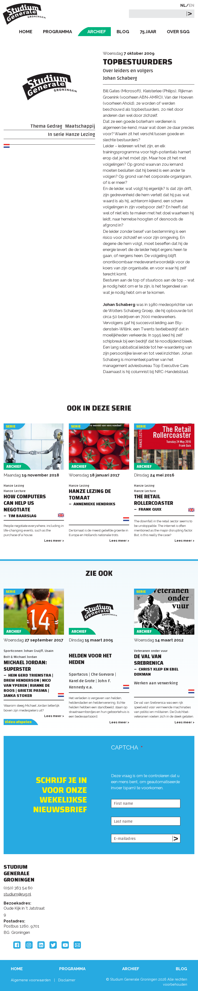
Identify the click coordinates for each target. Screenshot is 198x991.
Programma (57, 31)
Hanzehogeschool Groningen (161, 908)
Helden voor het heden (90, 659)
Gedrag (54, 126)
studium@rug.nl (17, 894)
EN (191, 5)
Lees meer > (54, 540)
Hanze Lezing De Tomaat (90, 494)
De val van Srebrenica (148, 660)
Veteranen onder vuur (151, 651)
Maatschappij (80, 126)
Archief (96, 31)
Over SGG (178, 31)
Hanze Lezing (80, 134)
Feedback (96, 894)
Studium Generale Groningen (25, 13)
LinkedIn (41, 945)
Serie (10, 426)
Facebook (17, 945)
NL (183, 5)
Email (77, 945)
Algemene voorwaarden (31, 980)
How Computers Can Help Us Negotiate (25, 503)
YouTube (65, 945)
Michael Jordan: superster (25, 666)
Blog (123, 31)
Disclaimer (66, 980)
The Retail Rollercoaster (153, 500)
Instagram (29, 945)
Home (25, 31)
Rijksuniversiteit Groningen (161, 888)
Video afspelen (18, 722)
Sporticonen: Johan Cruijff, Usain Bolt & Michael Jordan (28, 654)
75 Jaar (148, 31)
